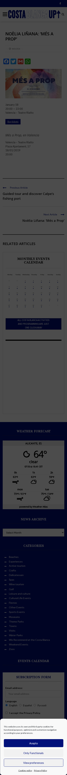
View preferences (33, 762)
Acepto (33, 743)
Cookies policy (25, 770)
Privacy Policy (40, 770)
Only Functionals (33, 753)
